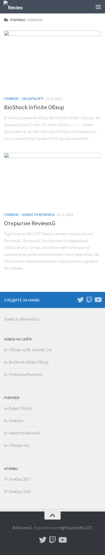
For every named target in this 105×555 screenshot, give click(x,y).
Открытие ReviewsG (29, 223)
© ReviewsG (22, 527)
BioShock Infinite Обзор (34, 107)
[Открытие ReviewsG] (52, 180)
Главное (11, 98)
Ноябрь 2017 (19, 479)
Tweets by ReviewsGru (21, 319)
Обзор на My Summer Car (30, 349)
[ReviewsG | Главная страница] (16, 7)
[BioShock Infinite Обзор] (52, 61)
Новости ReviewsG (38, 214)
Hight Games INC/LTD (75, 527)
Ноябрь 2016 (19, 491)
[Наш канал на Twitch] (89, 299)
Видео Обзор (20, 408)
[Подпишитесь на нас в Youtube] (97, 299)
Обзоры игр (33, 98)
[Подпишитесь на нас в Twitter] (80, 299)
